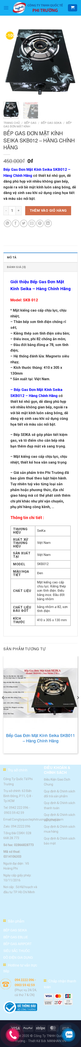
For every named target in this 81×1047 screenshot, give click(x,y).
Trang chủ (11, 123)
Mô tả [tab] (11, 257)
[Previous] (11, 61)
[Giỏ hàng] (72, 8)
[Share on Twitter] (23, 223)
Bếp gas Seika (15, 930)
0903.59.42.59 (14, 812)
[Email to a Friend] (32, 223)
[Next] (70, 61)
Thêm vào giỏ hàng (48, 211)
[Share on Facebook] (15, 223)
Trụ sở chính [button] (17, 770)
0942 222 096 (18, 807)
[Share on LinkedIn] (48, 223)
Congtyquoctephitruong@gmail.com (37, 819)
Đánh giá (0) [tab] (16, 267)
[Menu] (6, 7)
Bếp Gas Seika (51, 123)
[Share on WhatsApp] (7, 223)
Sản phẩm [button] (16, 921)
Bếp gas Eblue (15, 937)
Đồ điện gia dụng (18, 957)
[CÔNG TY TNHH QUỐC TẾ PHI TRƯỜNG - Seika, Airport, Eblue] (38, 7)
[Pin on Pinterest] (40, 223)
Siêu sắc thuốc (16, 950)
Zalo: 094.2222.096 (16, 826)
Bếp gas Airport (17, 943)
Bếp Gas (30, 123)
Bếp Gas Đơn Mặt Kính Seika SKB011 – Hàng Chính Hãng (40, 738)
